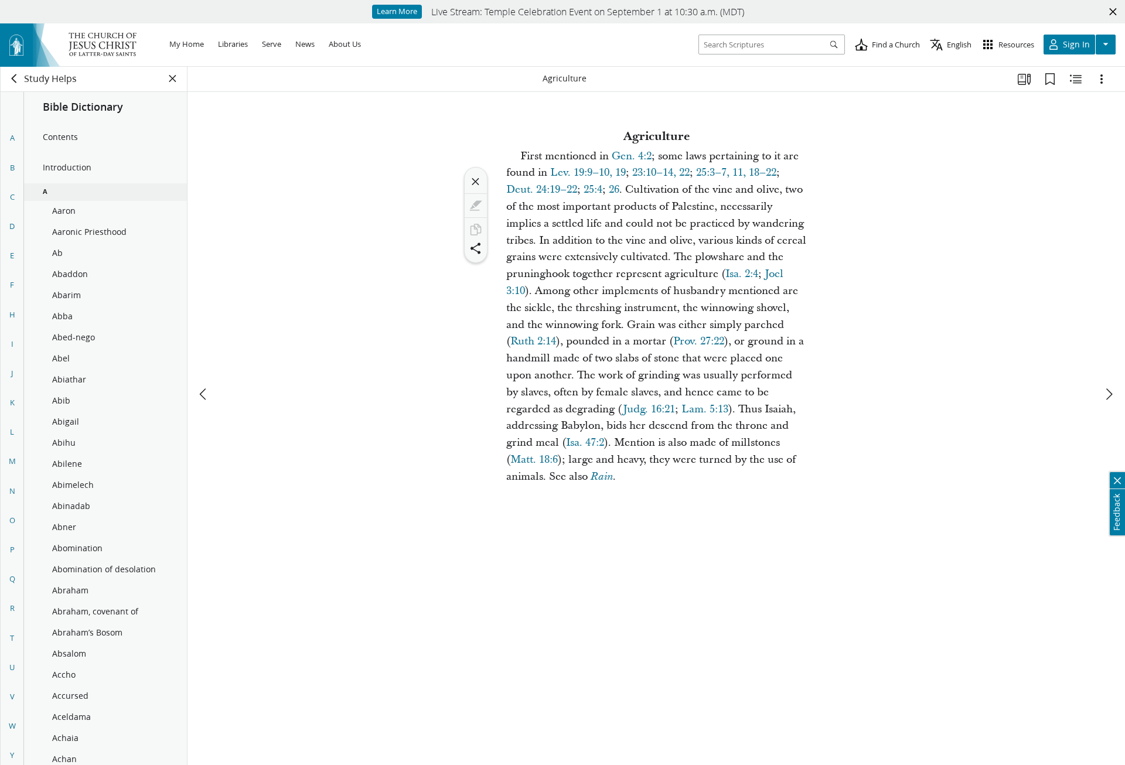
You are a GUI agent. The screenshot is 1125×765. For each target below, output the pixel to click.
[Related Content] (1076, 79)
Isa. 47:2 (585, 442)
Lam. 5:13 (704, 409)
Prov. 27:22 (698, 341)
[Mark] (475, 205)
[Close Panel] (172, 78)
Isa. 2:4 (741, 274)
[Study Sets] (1024, 79)
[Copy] (475, 229)
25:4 (593, 189)
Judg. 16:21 (649, 409)
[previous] (204, 394)
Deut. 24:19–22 (541, 189)
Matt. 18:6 (534, 459)
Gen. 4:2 (632, 156)
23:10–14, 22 (661, 172)
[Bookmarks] (1050, 79)
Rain (602, 477)
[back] (14, 78)
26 (614, 189)
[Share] (475, 248)
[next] (1108, 394)
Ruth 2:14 (533, 341)
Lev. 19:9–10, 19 (588, 172)
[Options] (1101, 79)
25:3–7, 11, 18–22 (736, 172)
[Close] (475, 181)
